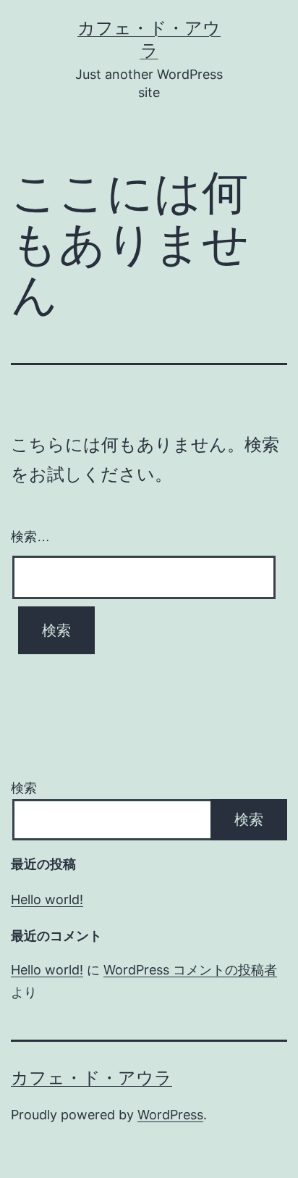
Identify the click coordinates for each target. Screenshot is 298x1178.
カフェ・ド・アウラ (91, 1077)
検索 (24, 787)
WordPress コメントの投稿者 (190, 969)
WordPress (170, 1114)
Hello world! (47, 899)
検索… (30, 537)
